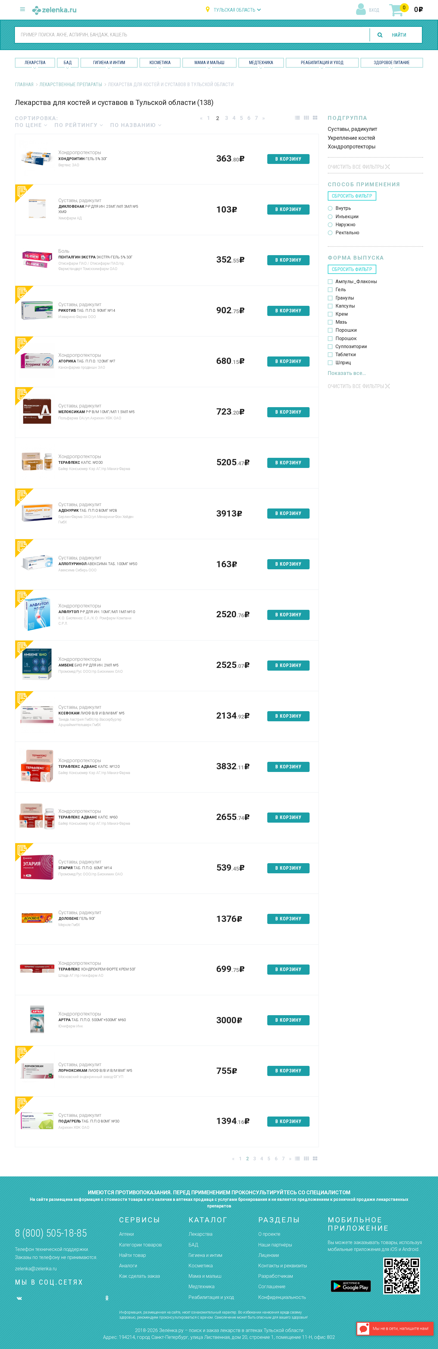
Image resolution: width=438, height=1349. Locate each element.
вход (374, 10)
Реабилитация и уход (322, 62)
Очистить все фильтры (356, 167)
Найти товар (132, 1255)
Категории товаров (140, 1245)
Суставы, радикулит (79, 200)
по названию (134, 125)
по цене (29, 125)
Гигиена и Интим (109, 62)
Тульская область (234, 10)
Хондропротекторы (79, 152)
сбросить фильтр (352, 196)
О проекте (269, 1234)
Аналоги (128, 1266)
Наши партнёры (275, 1245)
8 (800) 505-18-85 (51, 1233)
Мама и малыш (209, 62)
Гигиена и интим (205, 1255)
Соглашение (271, 1286)
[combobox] (188, 34)
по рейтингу (77, 125)
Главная (24, 84)
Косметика (160, 62)
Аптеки (126, 1234)
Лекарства (35, 62)
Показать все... (347, 373)
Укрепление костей (351, 138)
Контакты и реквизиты (282, 1266)
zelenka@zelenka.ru (36, 1269)
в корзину (288, 159)
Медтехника (261, 62)
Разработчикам (275, 1276)
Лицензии (268, 1255)
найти (399, 35)
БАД (68, 62)
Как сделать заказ (139, 1276)
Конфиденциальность (282, 1297)
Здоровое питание (392, 62)
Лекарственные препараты (70, 84)
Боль (63, 251)
